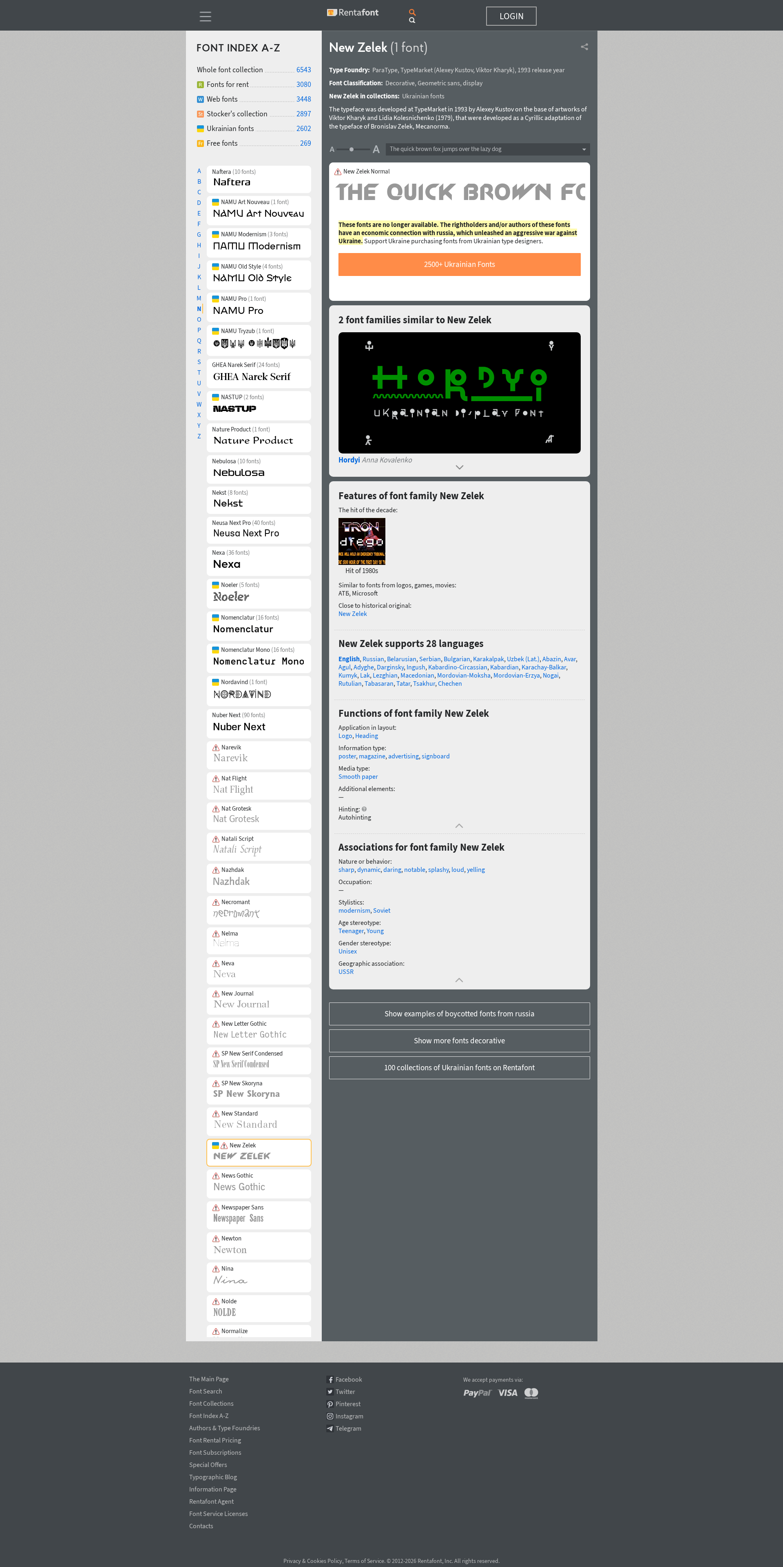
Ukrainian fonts (423, 96)
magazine (372, 756)
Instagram (349, 1416)
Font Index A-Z (209, 1414)
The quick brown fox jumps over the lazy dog (446, 149)
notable (414, 869)
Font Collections (211, 1402)
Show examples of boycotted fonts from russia (460, 1013)
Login (512, 16)
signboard (436, 756)
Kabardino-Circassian (457, 667)
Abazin (551, 659)
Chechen (450, 683)
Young (375, 931)
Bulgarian (457, 659)
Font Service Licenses (218, 1512)
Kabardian (504, 667)
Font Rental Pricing (215, 1439)
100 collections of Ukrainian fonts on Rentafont (459, 1067)
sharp (346, 869)
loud (457, 869)
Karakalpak (488, 659)
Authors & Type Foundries (224, 1426)
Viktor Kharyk (494, 70)
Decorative (400, 83)
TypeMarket (416, 70)
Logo (345, 735)
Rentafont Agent (211, 1500)
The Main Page (209, 1377)
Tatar (403, 683)
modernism (354, 910)
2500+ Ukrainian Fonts (459, 264)
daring (392, 869)
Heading (366, 735)
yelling (476, 869)
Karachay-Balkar (544, 667)
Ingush (416, 667)
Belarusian (401, 659)
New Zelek (352, 613)
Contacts (201, 1524)
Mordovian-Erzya (516, 675)
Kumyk (347, 675)
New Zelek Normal (366, 171)
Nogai (551, 675)
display (472, 83)
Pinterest (348, 1404)
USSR (346, 971)
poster (347, 756)
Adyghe (364, 667)
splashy (438, 869)
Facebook (349, 1379)
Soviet (381, 910)
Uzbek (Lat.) (523, 659)
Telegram (348, 1428)
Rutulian (350, 683)
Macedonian (417, 675)
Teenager (351, 931)
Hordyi (349, 460)
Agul (344, 667)
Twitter (345, 1392)
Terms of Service (364, 1561)
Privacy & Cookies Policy (312, 1561)
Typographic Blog (213, 1475)
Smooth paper (358, 776)
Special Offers (208, 1463)
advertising (403, 756)
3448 (303, 99)
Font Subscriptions (215, 1451)
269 (305, 143)
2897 (303, 113)
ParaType (385, 70)
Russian (373, 659)
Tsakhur (424, 683)
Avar (570, 659)
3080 (303, 84)
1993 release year (541, 70)
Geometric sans (439, 83)
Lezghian (385, 675)
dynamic (368, 869)
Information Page (213, 1488)
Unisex (347, 951)
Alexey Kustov (454, 70)
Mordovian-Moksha (464, 675)
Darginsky (390, 667)
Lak (365, 675)
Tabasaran (379, 683)
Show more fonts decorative (459, 1040)
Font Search (205, 1390)
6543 (303, 69)
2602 (303, 128)
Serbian (430, 659)
